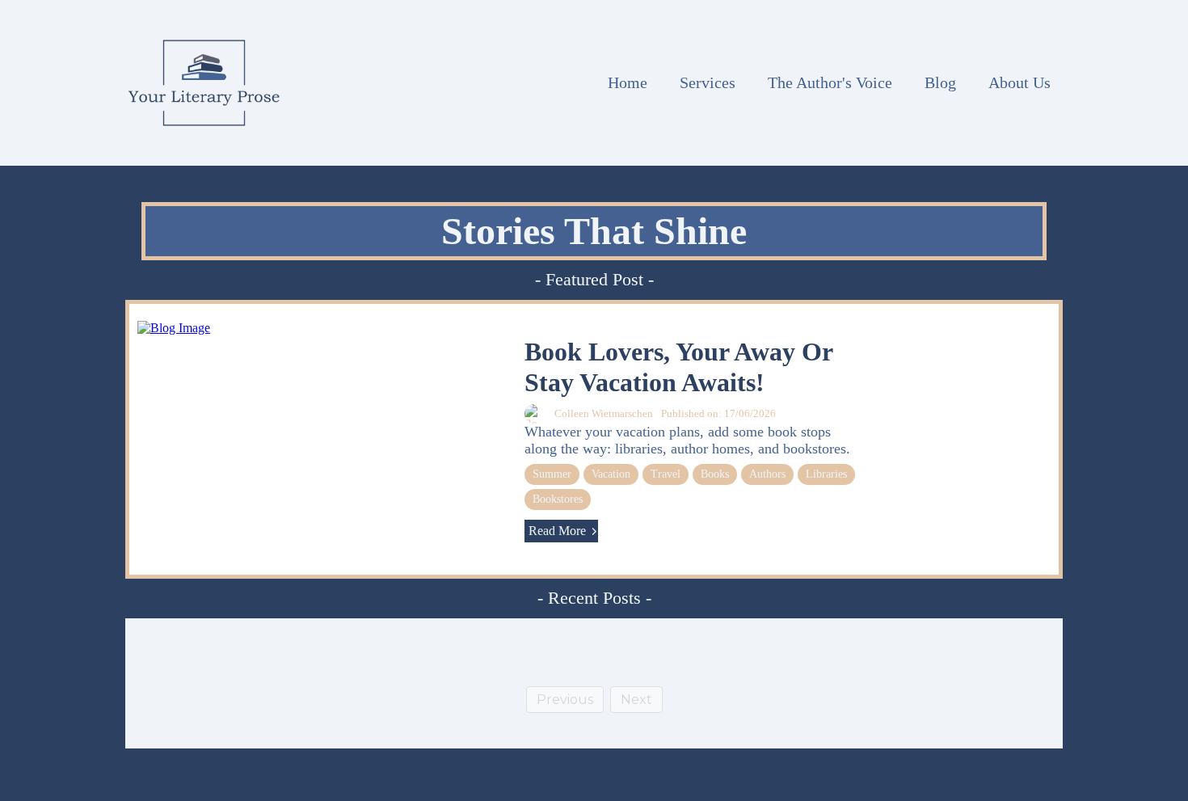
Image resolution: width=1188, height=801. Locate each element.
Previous (565, 699)
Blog (940, 82)
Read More (557, 531)
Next (636, 699)
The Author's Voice (830, 82)
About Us (1019, 82)
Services (707, 82)
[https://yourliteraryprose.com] (204, 83)
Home (627, 82)
